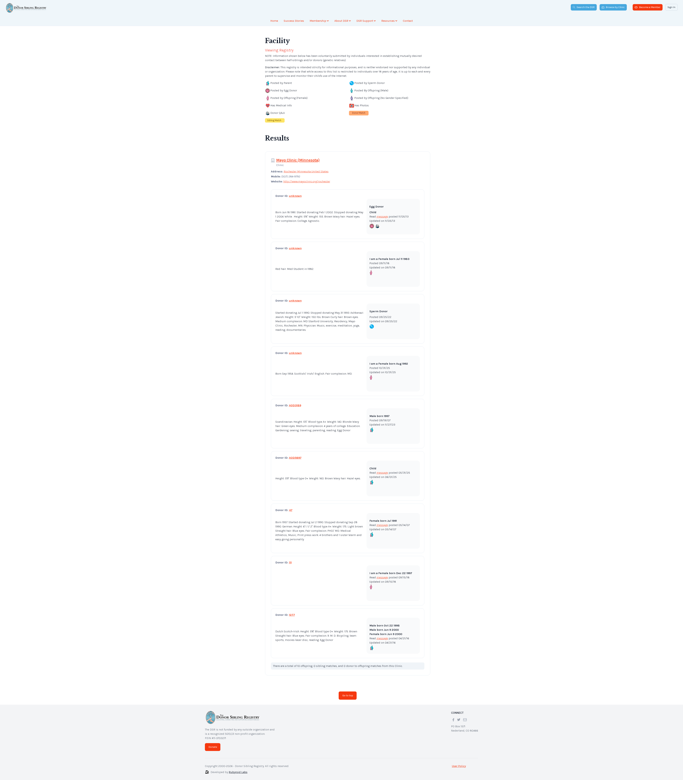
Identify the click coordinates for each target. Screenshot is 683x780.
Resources (388, 20)
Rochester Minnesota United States (306, 168)
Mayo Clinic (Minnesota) (298, 157)
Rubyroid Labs (238, 769)
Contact (408, 20)
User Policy (459, 763)
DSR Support (364, 20)
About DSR (341, 20)
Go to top (347, 692)
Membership (318, 20)
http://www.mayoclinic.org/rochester (306, 178)
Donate (212, 744)
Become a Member (649, 7)
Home (274, 20)
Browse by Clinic (615, 7)
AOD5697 (295, 455)
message (382, 213)
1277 (292, 612)
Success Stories (294, 20)
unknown (295, 193)
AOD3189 (295, 402)
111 (290, 559)
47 (290, 507)
